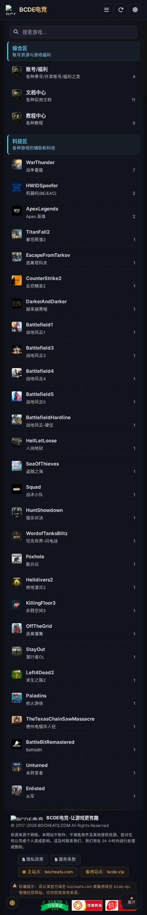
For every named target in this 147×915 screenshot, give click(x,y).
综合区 (19, 48)
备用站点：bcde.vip (105, 871)
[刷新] (120, 10)
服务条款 (67, 859)
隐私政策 (35, 859)
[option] (73, 72)
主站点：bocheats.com (50, 871)
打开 (129, 69)
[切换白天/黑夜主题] (134, 10)
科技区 (19, 141)
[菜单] (106, 10)
